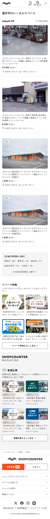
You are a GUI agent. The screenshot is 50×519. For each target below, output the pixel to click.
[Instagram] (28, 503)
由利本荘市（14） (12, 265)
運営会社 (7, 508)
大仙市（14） (28, 265)
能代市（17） (37, 261)
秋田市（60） (10, 261)
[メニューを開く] (45, 3)
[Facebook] (22, 503)
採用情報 (21, 508)
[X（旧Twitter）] (16, 503)
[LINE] (34, 503)
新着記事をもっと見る (23, 438)
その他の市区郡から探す (23, 271)
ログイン (37, 466)
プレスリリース (37, 508)
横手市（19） (24, 261)
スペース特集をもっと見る (24, 345)
